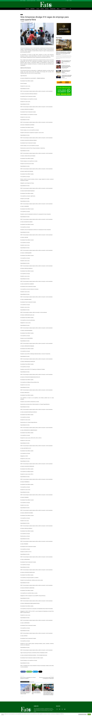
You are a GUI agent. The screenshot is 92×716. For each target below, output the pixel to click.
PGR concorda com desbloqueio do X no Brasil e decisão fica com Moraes (28, 678)
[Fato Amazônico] (46, 4)
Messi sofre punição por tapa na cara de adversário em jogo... (66, 61)
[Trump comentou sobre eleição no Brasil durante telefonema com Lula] (58, 76)
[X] (69, 0)
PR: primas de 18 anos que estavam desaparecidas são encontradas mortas (66, 66)
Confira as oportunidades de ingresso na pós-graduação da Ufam (36, 692)
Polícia (38, 8)
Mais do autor (32, 681)
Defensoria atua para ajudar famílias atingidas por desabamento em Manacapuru (46, 678)
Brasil (58, 8)
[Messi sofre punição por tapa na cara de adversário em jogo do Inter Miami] (58, 62)
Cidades (22, 14)
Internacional (53, 8)
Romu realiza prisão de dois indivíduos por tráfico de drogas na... (66, 71)
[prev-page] (21, 696)
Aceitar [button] (89, 714)
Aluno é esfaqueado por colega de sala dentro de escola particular (63, 52)
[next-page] (22, 696)
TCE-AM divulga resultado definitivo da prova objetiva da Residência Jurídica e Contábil (25, 692)
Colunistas (63, 8)
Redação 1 (23, 21)
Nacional (47, 8)
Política (42, 8)
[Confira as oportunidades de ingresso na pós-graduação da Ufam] (37, 687)
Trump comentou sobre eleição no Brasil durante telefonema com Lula (67, 76)
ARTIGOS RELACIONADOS (25, 681)
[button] (70, 8)
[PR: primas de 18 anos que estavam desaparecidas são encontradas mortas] (58, 67)
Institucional (38, 0)
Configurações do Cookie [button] (82, 714)
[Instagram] (67, 0)
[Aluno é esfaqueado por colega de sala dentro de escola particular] (64, 45)
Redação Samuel (58, 54)
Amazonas (32, 8)
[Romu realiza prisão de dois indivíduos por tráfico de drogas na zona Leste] (58, 71)
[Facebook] (66, 0)
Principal (27, 8)
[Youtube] (71, 0)
